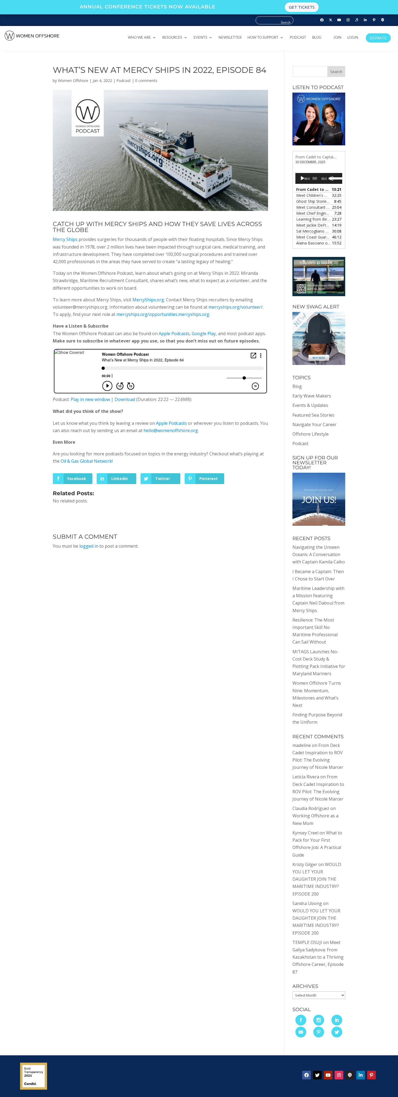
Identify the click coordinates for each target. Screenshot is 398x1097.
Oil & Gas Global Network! (87, 461)
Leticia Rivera (305, 777)
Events (200, 37)
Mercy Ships (65, 239)
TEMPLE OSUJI (307, 942)
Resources (172, 37)
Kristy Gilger (304, 864)
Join (337, 37)
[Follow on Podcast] (382, 20)
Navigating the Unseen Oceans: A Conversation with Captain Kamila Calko (318, 554)
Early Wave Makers (311, 396)
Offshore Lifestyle (310, 434)
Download (125, 399)
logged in (88, 546)
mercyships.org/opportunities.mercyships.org (162, 314)
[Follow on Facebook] (322, 20)
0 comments (146, 80)
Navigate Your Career (314, 424)
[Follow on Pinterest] (374, 20)
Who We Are (139, 37)
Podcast (298, 37)
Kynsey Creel (305, 833)
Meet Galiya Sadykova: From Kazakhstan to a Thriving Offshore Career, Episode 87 (318, 957)
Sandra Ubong (307, 903)
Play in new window (90, 399)
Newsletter (230, 37)
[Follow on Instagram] (348, 20)
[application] (318, 178)
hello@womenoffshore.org (170, 430)
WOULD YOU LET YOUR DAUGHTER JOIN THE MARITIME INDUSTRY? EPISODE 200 (316, 879)
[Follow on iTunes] (356, 20)
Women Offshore (73, 80)
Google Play (204, 334)
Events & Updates (310, 405)
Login (352, 37)
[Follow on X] (317, 1075)
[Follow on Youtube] (339, 20)
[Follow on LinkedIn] (365, 20)
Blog (316, 37)
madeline (301, 745)
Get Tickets (302, 7)
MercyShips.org (148, 300)
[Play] (302, 178)
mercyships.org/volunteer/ (235, 307)
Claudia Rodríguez (310, 808)
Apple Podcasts (174, 334)
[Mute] (331, 178)
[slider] (335, 178)
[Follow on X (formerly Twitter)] (330, 20)
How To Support (262, 37)
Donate (378, 37)
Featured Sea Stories (313, 415)
